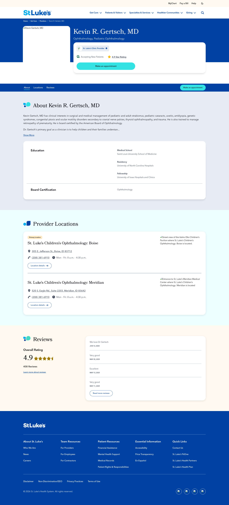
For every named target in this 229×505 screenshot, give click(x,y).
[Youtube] (195, 491)
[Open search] (202, 13)
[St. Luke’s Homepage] (34, 425)
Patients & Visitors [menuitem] (113, 12)
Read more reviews (101, 393)
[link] (117, 57)
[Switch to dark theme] (202, 3)
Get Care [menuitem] (94, 12)
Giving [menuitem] (189, 12)
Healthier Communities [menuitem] (168, 12)
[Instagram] (203, 491)
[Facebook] (179, 491)
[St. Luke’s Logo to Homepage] (37, 12)
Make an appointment (105, 66)
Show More (28, 135)
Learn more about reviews (34, 372)
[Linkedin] (187, 491)
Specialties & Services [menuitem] (139, 12)
